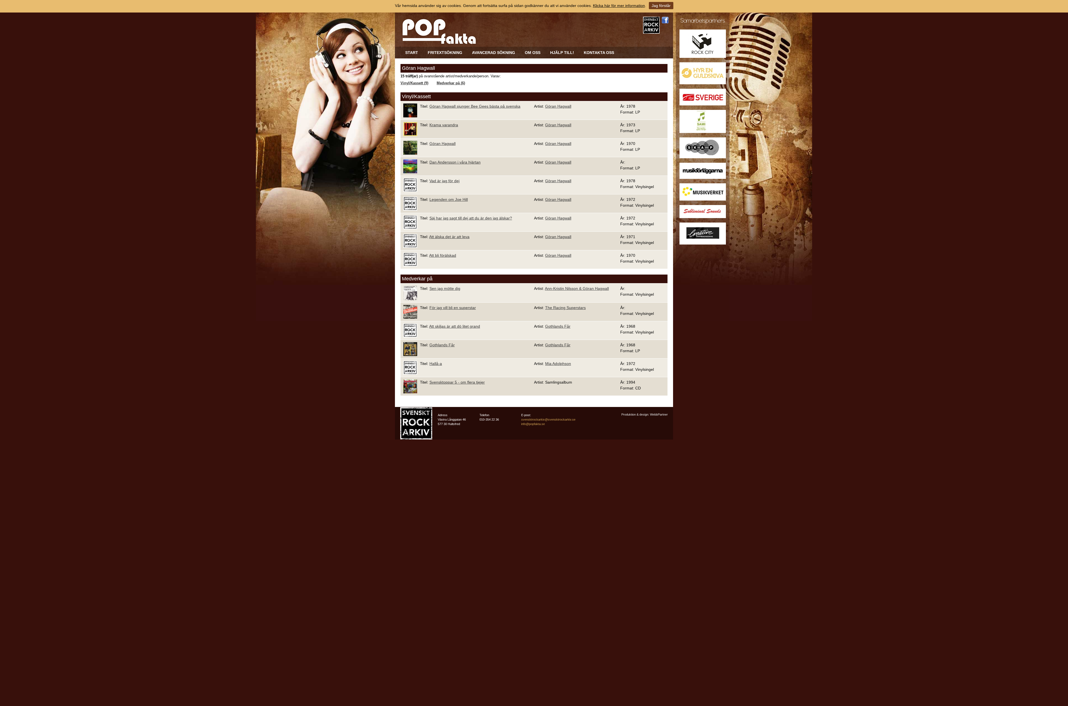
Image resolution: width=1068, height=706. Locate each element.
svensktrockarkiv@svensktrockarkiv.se (548, 419)
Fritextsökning (445, 52)
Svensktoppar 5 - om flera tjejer (457, 382)
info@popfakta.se (533, 424)
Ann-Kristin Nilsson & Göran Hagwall (577, 288)
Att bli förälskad (442, 255)
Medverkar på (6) (451, 83)
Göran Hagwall (558, 106)
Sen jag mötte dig (444, 288)
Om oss (532, 52)
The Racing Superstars (565, 307)
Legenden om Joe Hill (448, 199)
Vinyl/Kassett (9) (414, 83)
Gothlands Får (557, 326)
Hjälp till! (562, 52)
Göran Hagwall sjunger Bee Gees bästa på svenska (474, 106)
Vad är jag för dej (444, 181)
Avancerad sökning (493, 52)
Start (411, 52)
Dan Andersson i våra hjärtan (455, 162)
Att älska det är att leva (449, 236)
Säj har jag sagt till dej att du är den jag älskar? (470, 218)
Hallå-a (435, 363)
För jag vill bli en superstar (452, 307)
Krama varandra (443, 125)
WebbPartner (659, 414)
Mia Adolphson (558, 363)
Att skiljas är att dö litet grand (454, 326)
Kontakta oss (599, 52)
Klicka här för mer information (619, 5)
